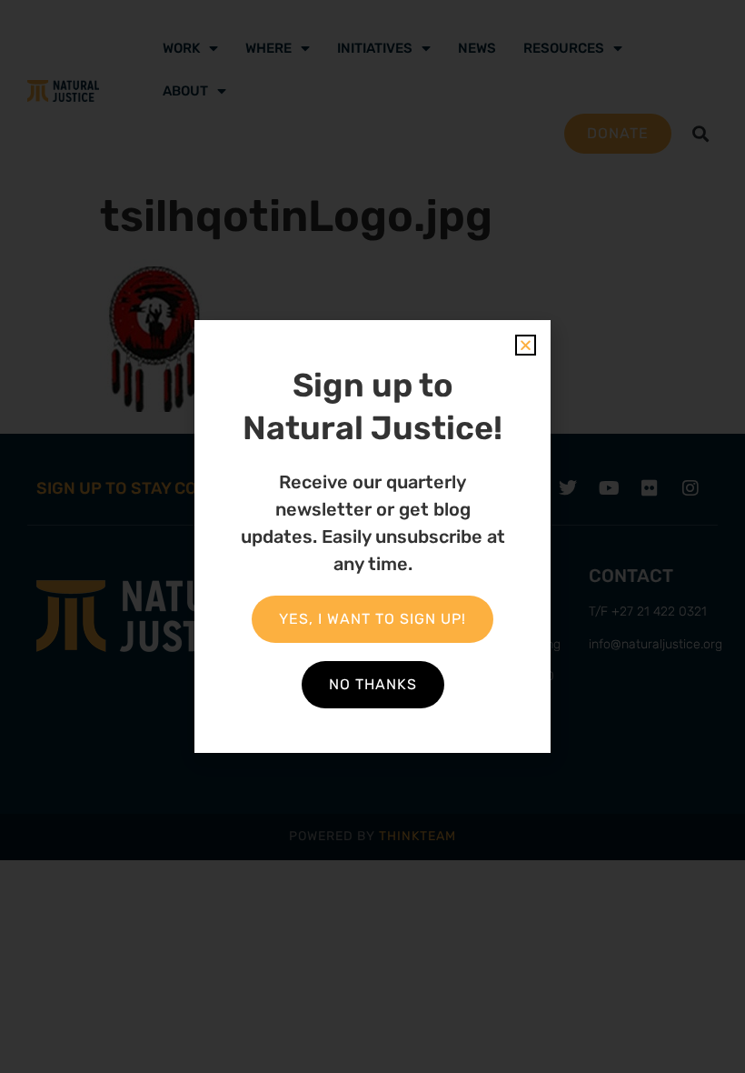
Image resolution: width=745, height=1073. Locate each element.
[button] (525, 345)
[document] (372, 536)
